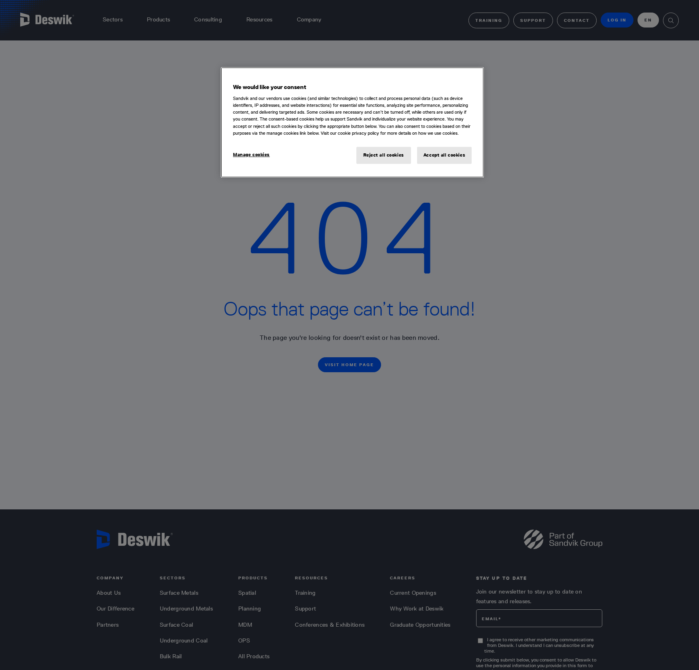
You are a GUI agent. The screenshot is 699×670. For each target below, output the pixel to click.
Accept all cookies (444, 155)
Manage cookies (251, 154)
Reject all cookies (383, 155)
